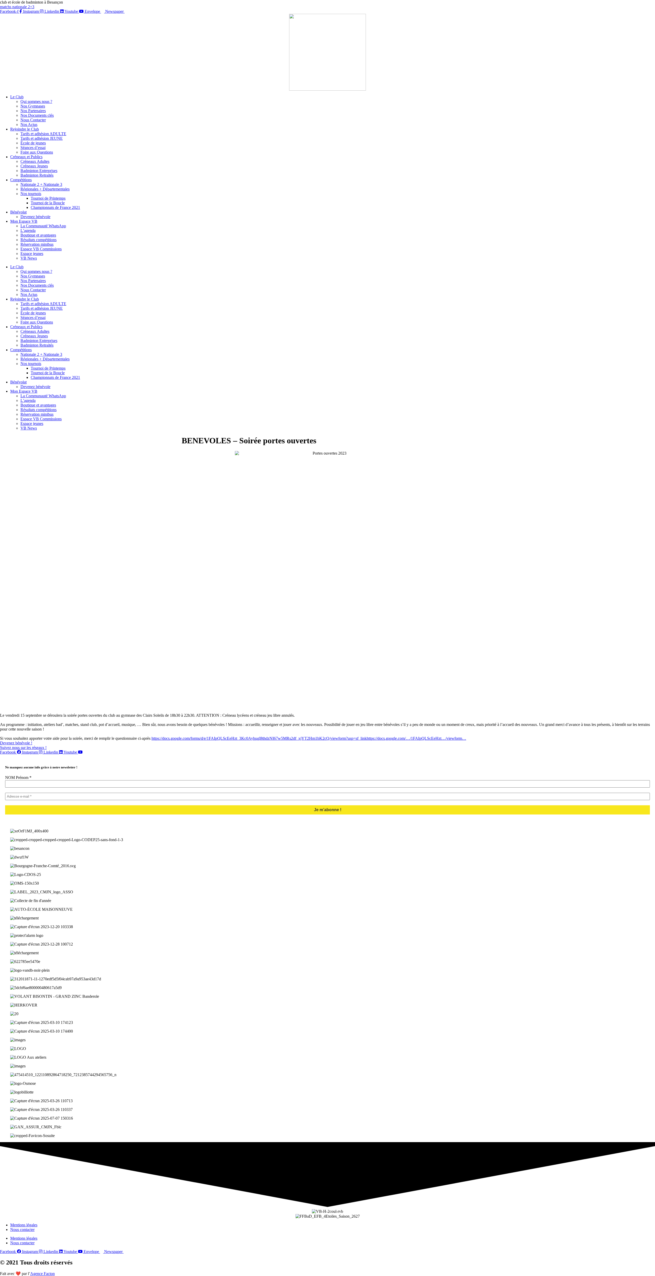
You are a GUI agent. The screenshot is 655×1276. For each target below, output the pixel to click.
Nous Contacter (33, 120)
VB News (28, 258)
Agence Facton (42, 1273)
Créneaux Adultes (34, 161)
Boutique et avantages (38, 235)
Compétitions (21, 180)
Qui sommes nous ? (36, 101)
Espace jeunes (31, 253)
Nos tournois (30, 193)
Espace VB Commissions (41, 249)
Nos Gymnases (32, 106)
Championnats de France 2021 (55, 207)
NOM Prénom (18, 777)
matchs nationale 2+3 (17, 7)
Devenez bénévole (35, 217)
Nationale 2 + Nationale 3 (41, 184)
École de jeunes (33, 143)
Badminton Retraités (36, 175)
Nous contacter (22, 1229)
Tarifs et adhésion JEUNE (41, 138)
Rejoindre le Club (24, 129)
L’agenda (28, 230)
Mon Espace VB (23, 221)
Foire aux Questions (36, 152)
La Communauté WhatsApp (43, 226)
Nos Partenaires (33, 111)
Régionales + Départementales (45, 189)
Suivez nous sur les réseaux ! (23, 747)
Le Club (17, 97)
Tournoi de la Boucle (48, 203)
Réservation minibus (36, 244)
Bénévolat (18, 212)
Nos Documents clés (37, 115)
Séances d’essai (33, 147)
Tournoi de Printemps (48, 198)
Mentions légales (23, 1225)
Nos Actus (28, 124)
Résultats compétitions (38, 240)
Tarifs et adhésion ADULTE (43, 134)
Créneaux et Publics (26, 157)
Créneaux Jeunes (34, 166)
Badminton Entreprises (38, 170)
